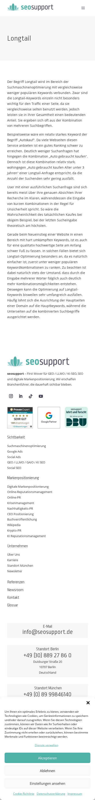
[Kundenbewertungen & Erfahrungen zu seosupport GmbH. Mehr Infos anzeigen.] (20, 418)
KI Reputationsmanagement (26, 536)
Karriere (12, 560)
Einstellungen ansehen (47, 783)
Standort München (20, 565)
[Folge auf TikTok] (31, 396)
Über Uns (13, 554)
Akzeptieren (47, 758)
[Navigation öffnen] (83, 8)
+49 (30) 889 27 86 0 (47, 655)
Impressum (75, 794)
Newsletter (14, 571)
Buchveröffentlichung (22, 519)
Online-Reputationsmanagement (29, 492)
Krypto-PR (14, 530)
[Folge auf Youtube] (41, 396)
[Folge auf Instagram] (11, 396)
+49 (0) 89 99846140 (47, 694)
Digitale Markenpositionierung (28, 486)
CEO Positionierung (20, 514)
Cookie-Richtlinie (23, 794)
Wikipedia (14, 525)
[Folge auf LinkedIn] (21, 396)
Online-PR (14, 497)
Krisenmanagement (20, 503)
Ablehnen (47, 770)
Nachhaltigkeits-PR (20, 508)
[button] (88, 702)
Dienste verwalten (46, 745)
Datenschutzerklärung (51, 794)
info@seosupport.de (47, 632)
